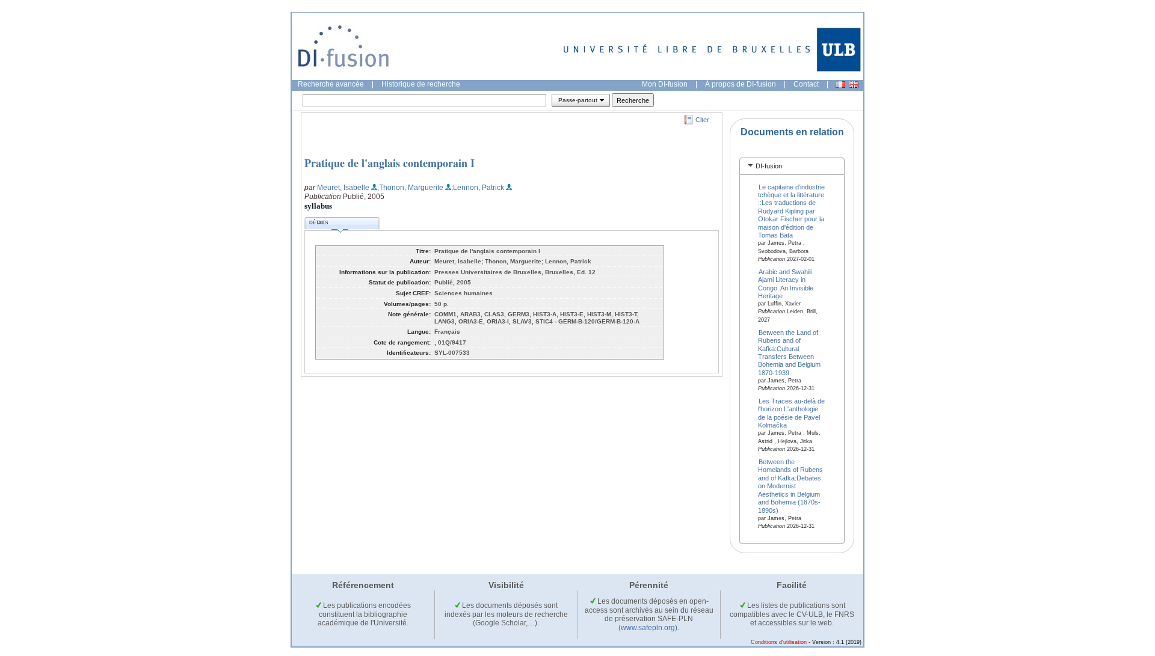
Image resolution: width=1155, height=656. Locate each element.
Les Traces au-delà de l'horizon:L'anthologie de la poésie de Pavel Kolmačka (791, 413)
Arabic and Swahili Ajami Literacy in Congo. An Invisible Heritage (785, 283)
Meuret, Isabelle (343, 187)
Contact (806, 84)
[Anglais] (853, 84)
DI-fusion (769, 166)
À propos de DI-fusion (740, 84)
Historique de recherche (420, 84)
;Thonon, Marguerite (410, 187)
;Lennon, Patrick (477, 187)
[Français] (840, 84)
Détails (318, 222)
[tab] (792, 166)
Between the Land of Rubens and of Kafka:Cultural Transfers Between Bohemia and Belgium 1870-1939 (789, 352)
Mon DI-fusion (665, 84)
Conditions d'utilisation (779, 642)
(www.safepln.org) (647, 628)
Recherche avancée (331, 84)
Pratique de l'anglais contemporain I (389, 163)
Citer (702, 119)
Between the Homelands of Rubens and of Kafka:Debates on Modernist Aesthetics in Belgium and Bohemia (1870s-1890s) (790, 486)
